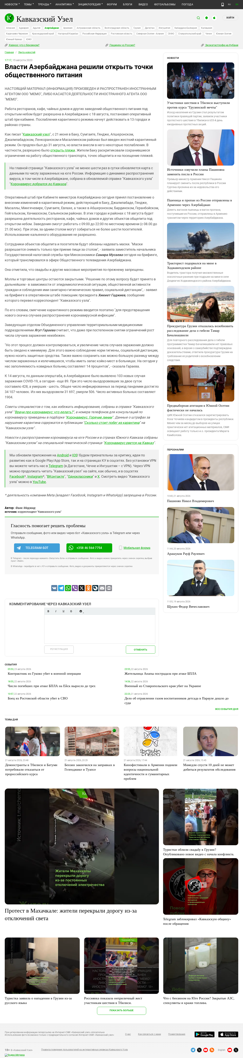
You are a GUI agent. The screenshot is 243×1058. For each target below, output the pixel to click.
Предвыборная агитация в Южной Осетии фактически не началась (198, 407)
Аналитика (63, 4)
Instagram (35, 476)
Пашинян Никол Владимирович (190, 500)
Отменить (140, 649)
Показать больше (122, 1010)
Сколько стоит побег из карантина (111, 423)
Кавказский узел (36, 134)
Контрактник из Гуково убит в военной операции (44, 673)
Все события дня (226, 709)
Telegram (56, 466)
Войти (230, 17)
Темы (28, 4)
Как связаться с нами (149, 1034)
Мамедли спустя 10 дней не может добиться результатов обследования (209, 767)
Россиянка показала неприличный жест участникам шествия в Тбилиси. (113, 1000)
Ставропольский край (189, 33)
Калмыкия (206, 28)
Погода (187, 4)
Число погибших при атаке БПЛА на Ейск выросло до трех (51, 685)
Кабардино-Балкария (185, 28)
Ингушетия (164, 28)
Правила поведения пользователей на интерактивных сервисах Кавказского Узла (84, 1049)
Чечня (208, 33)
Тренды (43, 4)
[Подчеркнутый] (63, 611)
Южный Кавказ (14, 39)
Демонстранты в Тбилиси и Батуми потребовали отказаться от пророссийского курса (31, 769)
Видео (143, 4)
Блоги (127, 4)
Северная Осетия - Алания (150, 33)
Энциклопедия (89, 4)
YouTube (39, 482)
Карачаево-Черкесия (17, 33)
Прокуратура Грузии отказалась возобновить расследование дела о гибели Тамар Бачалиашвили (200, 330)
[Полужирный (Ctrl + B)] (48, 611)
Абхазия (10, 28)
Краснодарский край (43, 33)
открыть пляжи (62, 150)
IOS (74, 455)
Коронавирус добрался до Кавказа (38, 184)
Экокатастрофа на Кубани (221, 45)
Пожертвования (176, 1034)
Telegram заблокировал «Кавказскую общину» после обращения (197, 921)
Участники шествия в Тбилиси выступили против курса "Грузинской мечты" (198, 104)
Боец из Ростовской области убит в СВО (38, 698)
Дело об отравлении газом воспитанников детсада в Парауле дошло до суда (177, 700)
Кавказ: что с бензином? (23, 45)
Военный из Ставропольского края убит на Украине (163, 685)
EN (237, 4)
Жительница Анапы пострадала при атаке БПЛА (160, 673)
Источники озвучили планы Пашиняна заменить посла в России (195, 171)
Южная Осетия (223, 33)
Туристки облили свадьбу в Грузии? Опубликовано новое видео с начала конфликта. (198, 851)
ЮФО (28, 39)
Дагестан (150, 28)
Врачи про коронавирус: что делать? (44, 412)
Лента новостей (26, 52)
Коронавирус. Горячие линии (89, 417)
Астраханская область (88, 28)
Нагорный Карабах (68, 33)
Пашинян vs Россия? (122, 45)
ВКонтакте (55, 476)
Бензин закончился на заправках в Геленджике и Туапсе (90, 767)
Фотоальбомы (165, 4)
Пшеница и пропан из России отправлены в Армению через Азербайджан (199, 202)
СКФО (171, 33)
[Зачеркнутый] (71, 611)
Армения (68, 28)
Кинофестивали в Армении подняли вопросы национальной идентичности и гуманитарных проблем (150, 771)
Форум (112, 4)
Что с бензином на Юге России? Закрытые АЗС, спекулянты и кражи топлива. (198, 1000)
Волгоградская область (117, 28)
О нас (128, 1034)
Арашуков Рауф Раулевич (185, 553)
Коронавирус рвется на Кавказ (129, 443)
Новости (11, 4)
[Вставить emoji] (80, 611)
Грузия (137, 28)
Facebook (16, 476)
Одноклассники (80, 476)
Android (63, 455)
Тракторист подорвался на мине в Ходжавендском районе (192, 265)
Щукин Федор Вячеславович (188, 606)
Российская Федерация (94, 33)
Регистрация (59, 649)
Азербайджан (52, 28)
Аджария (23, 28)
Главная (9, 52)
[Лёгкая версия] (222, 4)
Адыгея (37, 28)
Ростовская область (121, 33)
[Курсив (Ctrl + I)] (56, 611)
